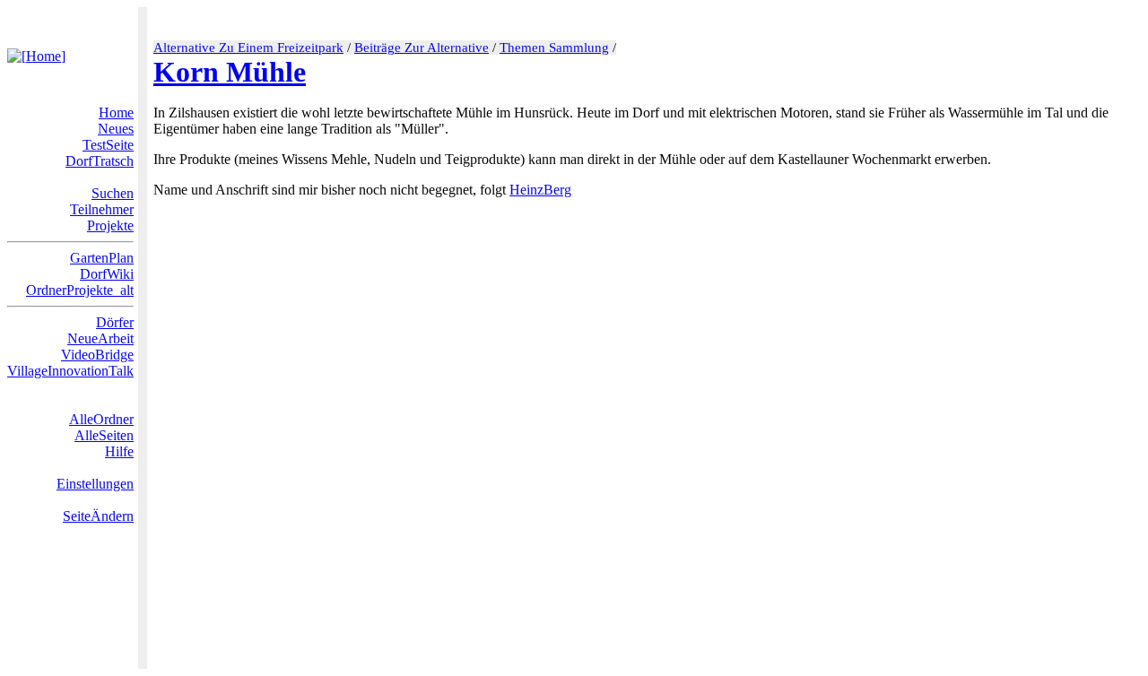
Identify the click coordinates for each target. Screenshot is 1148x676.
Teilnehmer (102, 209)
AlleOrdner (101, 419)
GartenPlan (102, 257)
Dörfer (115, 322)
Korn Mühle (229, 72)
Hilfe (119, 451)
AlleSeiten (104, 435)
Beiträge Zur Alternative (421, 47)
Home (116, 112)
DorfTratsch (99, 161)
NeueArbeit (100, 338)
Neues (116, 128)
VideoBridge (97, 354)
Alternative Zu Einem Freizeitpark (248, 47)
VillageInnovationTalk (70, 370)
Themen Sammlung (554, 47)
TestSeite (108, 144)
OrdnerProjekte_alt (80, 290)
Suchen (112, 193)
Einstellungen (95, 483)
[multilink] (578, 189)
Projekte (110, 225)
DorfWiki (107, 274)
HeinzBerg (540, 189)
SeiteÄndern (98, 516)
